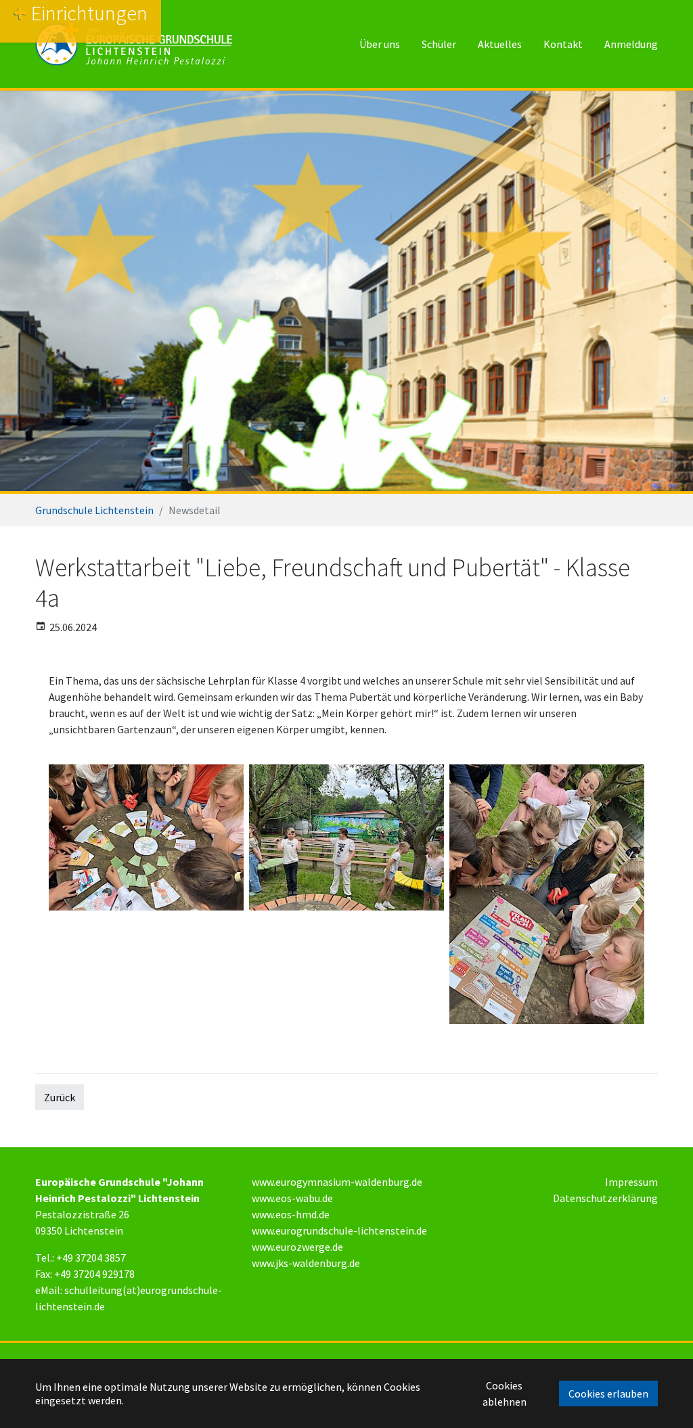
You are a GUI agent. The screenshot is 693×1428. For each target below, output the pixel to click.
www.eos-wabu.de (292, 1198)
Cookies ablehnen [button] (505, 1393)
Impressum (631, 1182)
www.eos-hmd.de (291, 1214)
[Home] (133, 44)
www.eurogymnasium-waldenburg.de (337, 1182)
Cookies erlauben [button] (608, 1393)
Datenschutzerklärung (605, 1198)
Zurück (59, 1097)
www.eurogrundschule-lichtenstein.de (339, 1230)
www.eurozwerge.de (297, 1246)
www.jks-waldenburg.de (306, 1263)
